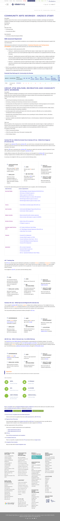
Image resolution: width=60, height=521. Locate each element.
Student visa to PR (22, 503)
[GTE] (7, 277)
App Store (34, 499)
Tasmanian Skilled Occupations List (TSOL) (27, 237)
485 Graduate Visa (8, 472)
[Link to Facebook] (44, 4)
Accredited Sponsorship (9, 489)
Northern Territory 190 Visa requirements (27, 221)
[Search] (5, 4)
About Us (33, 495)
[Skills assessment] (41, 165)
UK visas (47, 490)
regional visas (23, 421)
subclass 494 (14, 305)
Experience (13, 353)
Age (27, 167)
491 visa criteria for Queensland (25, 247)
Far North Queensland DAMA (25, 250)
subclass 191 (28, 150)
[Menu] (7, 4)
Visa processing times (36, 474)
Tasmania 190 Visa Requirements (25, 242)
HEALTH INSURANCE (47, 280)
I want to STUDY (7, 457)
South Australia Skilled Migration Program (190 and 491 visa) (30, 209)
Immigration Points (13, 165)
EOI (31, 176)
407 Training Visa (9, 260)
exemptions (22, 435)
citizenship (29, 408)
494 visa (31, 421)
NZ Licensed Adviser (49, 472)
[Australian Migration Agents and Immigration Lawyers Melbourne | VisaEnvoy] (20, 4)
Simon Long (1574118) (50, 457)
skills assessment (29, 416)
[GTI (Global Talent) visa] (5, 437)
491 (27, 421)
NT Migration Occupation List (25, 223)
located (25, 463)
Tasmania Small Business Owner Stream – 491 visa (29, 239)
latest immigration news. (21, 444)
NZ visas (47, 486)
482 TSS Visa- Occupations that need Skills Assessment (18, 414)
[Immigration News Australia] (5, 442)
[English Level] (7, 289)
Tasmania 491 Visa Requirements (26, 235)
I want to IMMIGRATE (8, 455)
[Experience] (7, 353)
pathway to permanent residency (23, 345)
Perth (46, 483)
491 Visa (6, 474)
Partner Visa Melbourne (9, 471)
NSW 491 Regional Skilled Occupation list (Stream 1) (29, 198)
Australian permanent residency (14, 408)
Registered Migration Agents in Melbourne (25, 406)
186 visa (8, 433)
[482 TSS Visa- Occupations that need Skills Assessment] (5, 414)
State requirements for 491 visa (14, 431)
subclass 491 (23, 144)
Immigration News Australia (12, 442)
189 (24, 78)
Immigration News (35, 496)
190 (26, 78)
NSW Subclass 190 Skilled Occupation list (27, 193)
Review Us (34, 503)
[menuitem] (5, 4)
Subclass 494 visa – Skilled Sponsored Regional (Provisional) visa (21, 302)
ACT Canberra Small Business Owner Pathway (28, 227)
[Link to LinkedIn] (46, 4)
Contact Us (34, 494)
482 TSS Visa (38, 416)
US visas (47, 489)
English (11, 174)
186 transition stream (39, 345)
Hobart (46, 482)
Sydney (46, 480)
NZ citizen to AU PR (22, 506)
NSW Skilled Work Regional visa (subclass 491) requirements (30, 196)
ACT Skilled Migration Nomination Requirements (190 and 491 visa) (31, 229)
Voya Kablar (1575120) (50, 458)
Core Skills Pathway (16, 341)
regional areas (44, 331)
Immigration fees (35, 473)
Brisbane (47, 485)
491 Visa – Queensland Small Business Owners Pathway (29, 252)
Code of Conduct (35, 502)
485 (29, 78)
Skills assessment (47, 166)
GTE (10, 277)
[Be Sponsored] (24, 284)
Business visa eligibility (36, 470)
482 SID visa (9, 341)
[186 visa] (5, 433)
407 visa (8, 262)
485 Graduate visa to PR (23, 504)
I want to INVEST (8, 458)
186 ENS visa (7, 493)
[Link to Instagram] (48, 4)
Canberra (47, 479)
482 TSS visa (7, 497)
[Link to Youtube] (53, 4)
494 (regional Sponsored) (54, 78)
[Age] (24, 167)
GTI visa (25, 439)
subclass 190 (14, 144)
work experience (10, 321)
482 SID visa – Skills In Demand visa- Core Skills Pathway (19, 339)
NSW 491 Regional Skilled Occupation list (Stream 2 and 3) (30, 200)
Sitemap (33, 508)
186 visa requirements (13, 435)
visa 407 (13, 269)
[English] (7, 174)
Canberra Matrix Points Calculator (25, 231)
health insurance (44, 284)
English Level (14, 289)
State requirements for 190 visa (14, 429)
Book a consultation (8, 406)
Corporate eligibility (36, 472)
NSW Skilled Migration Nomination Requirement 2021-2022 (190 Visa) (32, 191)
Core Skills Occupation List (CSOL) (29, 342)
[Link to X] (49, 4)
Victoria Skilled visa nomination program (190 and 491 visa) (30, 204)
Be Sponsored (30, 285)
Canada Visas (48, 487)
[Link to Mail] (51, 4)
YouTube (33, 501)
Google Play (34, 498)
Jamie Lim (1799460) (49, 471)
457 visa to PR (21, 500)
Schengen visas (48, 492)
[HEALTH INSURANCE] (41, 280)
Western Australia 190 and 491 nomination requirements (29, 215)
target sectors (37, 439)
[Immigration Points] (7, 164)
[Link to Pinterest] (55, 4)
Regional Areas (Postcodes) (12, 419)
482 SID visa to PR (22, 502)
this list (46, 358)
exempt (30, 322)
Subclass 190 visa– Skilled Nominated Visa (15, 140)
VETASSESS (18, 83)
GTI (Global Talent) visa (11, 437)
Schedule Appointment (35, 457)
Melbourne (20, 461)
